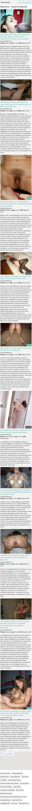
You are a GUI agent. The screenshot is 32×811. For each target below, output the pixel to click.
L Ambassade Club (17, 773)
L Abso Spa (24, 777)
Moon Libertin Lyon (6, 793)
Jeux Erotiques (24, 783)
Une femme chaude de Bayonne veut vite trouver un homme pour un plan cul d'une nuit (15, 104)
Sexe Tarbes (19, 790)
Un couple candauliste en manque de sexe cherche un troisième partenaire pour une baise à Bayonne (14, 624)
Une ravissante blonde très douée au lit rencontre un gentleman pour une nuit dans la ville (16, 492)
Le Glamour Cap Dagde (7, 790)
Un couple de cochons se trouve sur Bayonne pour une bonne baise (15, 431)
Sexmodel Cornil (24, 803)
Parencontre (5, 2)
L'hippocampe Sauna (14, 780)
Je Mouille (4, 780)
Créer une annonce (25, 2)
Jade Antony (17, 787)
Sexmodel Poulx (17, 800)
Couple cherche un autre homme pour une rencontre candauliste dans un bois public (16, 203)
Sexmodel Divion (6, 800)
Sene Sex (14, 803)
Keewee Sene (5, 777)
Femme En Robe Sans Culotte (9, 783)
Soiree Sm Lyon (5, 773)
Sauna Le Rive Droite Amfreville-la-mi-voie (13, 797)
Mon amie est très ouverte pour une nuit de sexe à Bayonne (15, 349)
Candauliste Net (5, 803)
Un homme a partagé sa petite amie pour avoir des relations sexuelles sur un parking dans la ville (15, 713)
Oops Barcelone (15, 777)
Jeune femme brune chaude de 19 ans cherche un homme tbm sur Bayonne (14, 557)
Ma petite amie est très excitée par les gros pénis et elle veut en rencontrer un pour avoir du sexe (15, 36)
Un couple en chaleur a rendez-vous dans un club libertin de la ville (15, 277)
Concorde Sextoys (6, 787)
